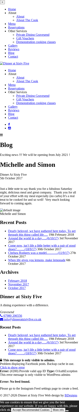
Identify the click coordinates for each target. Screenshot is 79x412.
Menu (12, 23)
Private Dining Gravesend (32, 34)
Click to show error (12, 367)
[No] (67, 410)
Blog (11, 53)
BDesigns (71, 395)
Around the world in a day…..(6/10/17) (33, 238)
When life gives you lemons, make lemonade (36, 260)
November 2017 (18, 284)
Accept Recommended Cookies (31, 409)
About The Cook (27, 20)
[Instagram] (9, 128)
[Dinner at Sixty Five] (14, 63)
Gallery (13, 45)
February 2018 (17, 280)
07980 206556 (12, 315)
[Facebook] (9, 124)
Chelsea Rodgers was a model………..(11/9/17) (38, 253)
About (20, 16)
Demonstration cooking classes (36, 42)
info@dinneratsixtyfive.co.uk (22, 319)
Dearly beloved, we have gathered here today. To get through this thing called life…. (42, 232)
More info (58, 409)
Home (12, 9)
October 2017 (17, 288)
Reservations (16, 27)
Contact (13, 56)
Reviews (13, 49)
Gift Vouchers (25, 38)
